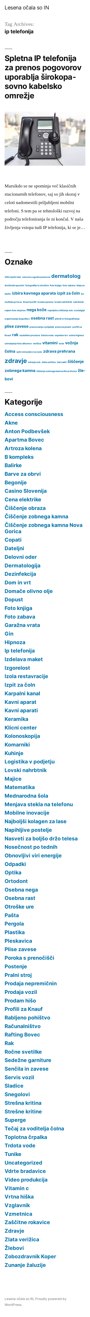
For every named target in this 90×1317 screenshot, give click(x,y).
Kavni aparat (20, 702)
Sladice (14, 1086)
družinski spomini (14, 285)
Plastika (15, 932)
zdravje (16, 360)
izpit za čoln (68, 293)
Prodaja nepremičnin (31, 983)
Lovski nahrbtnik (26, 770)
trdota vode (47, 335)
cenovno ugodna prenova (36, 277)
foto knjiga (56, 285)
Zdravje (14, 1231)
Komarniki (17, 744)
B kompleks (19, 457)
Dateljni (14, 548)
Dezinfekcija (20, 574)
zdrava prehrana (59, 351)
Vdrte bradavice (25, 1171)
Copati (13, 540)
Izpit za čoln (20, 685)
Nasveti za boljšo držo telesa (41, 838)
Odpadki (15, 864)
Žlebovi (14, 1248)
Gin (9, 634)
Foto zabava (20, 617)
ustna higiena (76, 335)
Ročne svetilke (23, 1052)
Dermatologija (22, 565)
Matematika (20, 787)
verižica (37, 343)
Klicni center (21, 727)
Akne (11, 423)
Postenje (16, 966)
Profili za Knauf (24, 1009)
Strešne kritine (23, 1111)
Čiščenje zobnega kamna (36, 516)
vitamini (50, 343)
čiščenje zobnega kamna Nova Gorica (56, 371)
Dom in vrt (18, 582)
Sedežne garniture (28, 1060)
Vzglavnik (17, 1205)
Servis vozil (19, 1077)
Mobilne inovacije (27, 813)
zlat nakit (62, 362)
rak (15, 334)
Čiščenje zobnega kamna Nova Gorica (43, 528)
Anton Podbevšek (27, 431)
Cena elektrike (23, 499)
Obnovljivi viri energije (33, 855)
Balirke (13, 465)
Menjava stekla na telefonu (39, 804)
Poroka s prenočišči (29, 958)
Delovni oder (21, 557)
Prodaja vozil (21, 992)
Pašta (12, 915)
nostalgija (79, 310)
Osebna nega (21, 890)
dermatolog (66, 276)
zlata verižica (49, 362)
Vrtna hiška (19, 1196)
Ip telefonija (20, 650)
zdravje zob (34, 362)
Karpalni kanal (22, 693)
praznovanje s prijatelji (42, 327)
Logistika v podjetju (30, 761)
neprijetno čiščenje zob (60, 310)
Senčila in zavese (27, 1069)
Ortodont (16, 881)
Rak (9, 1043)
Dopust (14, 599)
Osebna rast (20, 898)
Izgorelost (17, 668)
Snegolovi (17, 1094)
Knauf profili (29, 302)
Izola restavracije (26, 676)
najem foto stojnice (15, 310)
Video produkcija (26, 1180)
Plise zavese (20, 949)
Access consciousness (34, 414)
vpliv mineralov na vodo (29, 352)
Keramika (16, 719)
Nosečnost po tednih (31, 847)
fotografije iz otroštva (37, 285)
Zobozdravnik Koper (30, 1256)
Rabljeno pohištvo (27, 1017)
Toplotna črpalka (26, 1137)
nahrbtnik (78, 302)
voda (61, 343)
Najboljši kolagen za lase (36, 821)
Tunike (13, 1154)
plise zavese (16, 326)
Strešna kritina (23, 1103)
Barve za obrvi (23, 474)
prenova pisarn (63, 327)
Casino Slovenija (26, 491)
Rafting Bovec (22, 1034)
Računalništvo (23, 1026)
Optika (13, 872)
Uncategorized (23, 1163)
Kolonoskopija (22, 736)
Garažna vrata (22, 625)
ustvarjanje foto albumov (18, 343)
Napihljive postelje (28, 830)
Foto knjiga (18, 608)
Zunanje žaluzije (25, 1265)
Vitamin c (17, 1188)
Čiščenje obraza (25, 508)
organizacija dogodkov (17, 318)
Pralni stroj (18, 975)
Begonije (16, 482)
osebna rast (42, 318)
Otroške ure (19, 907)
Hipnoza (15, 642)
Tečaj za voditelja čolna (34, 1128)
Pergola (14, 923)
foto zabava (69, 285)
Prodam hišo (20, 1000)
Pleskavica (18, 941)
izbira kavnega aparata (34, 293)
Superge (15, 1120)
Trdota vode (20, 1145)
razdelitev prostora (29, 335)
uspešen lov (61, 335)
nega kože (36, 309)
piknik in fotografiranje (67, 318)
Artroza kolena (23, 448)
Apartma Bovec (24, 440)
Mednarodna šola (26, 796)
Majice (13, 779)
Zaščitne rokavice (27, 1222)
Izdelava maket (24, 659)
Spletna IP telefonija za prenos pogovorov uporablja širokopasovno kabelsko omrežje (43, 76)
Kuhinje (14, 753)
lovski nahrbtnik (63, 302)
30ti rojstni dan (13, 277)
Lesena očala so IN (27, 7)
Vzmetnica (18, 1214)
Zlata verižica (22, 1239)
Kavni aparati (21, 710)
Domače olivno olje (29, 591)
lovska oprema (45, 302)
